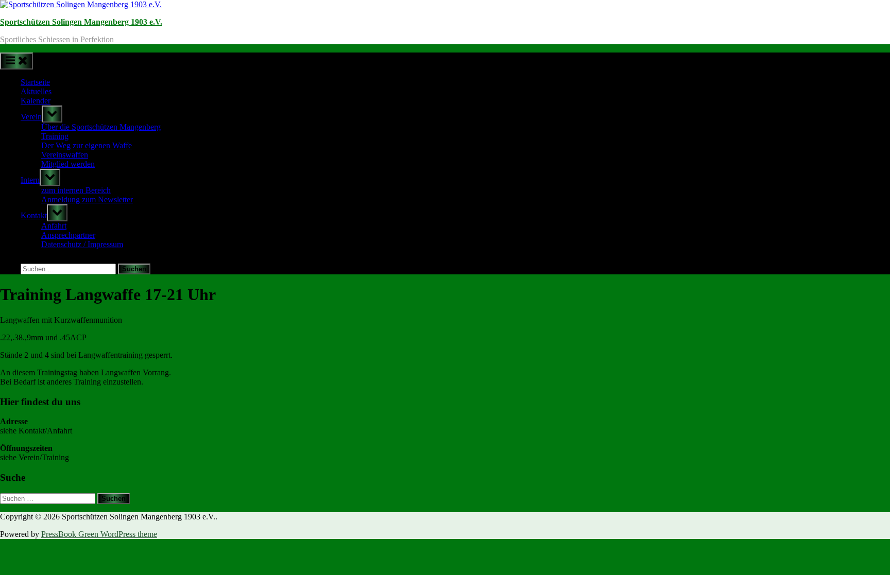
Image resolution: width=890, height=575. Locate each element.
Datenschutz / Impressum (82, 244)
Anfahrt (53, 225)
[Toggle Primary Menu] (16, 61)
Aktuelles (36, 91)
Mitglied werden (68, 164)
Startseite (35, 82)
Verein (31, 116)
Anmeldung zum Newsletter (87, 199)
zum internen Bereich (76, 190)
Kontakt (34, 215)
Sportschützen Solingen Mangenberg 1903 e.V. (81, 22)
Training (55, 136)
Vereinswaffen (64, 154)
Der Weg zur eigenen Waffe (86, 145)
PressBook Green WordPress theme (99, 534)
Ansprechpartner (68, 235)
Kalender (35, 100)
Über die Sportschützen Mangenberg (101, 127)
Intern (30, 180)
